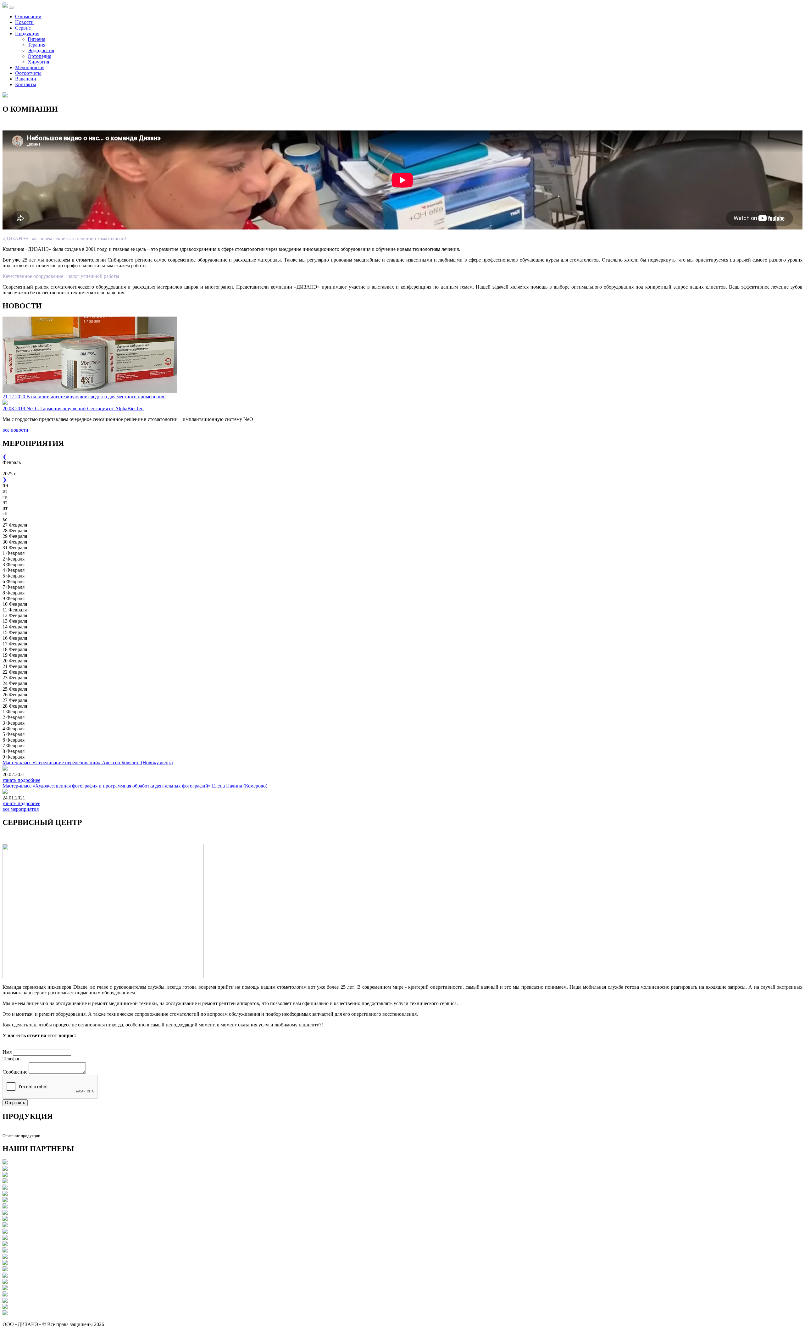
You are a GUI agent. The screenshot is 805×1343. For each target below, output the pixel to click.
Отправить (15, 1102)
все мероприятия (21, 809)
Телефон (12, 1058)
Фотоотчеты (28, 73)
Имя (7, 1052)
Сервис (23, 27)
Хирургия (38, 61)
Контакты (25, 84)
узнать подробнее (21, 780)
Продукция (27, 33)
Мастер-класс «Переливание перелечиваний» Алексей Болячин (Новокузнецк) (88, 762)
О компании (28, 16)
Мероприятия (29, 67)
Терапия (36, 44)
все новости (15, 430)
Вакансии (25, 78)
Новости (24, 22)
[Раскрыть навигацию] (11, 7)
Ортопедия (39, 56)
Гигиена (36, 39)
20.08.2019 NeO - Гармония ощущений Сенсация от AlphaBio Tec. (73, 408)
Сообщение (15, 1072)
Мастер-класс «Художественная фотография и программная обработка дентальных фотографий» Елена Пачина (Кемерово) (135, 785)
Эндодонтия (41, 50)
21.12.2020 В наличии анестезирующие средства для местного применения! (84, 396)
